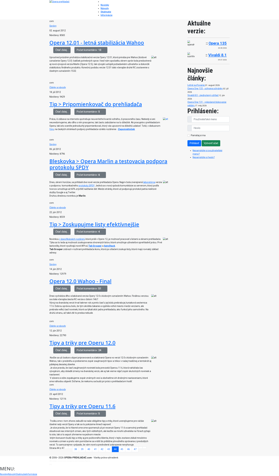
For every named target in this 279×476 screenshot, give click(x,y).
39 (82, 449)
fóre (51, 129)
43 (108, 449)
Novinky (105, 5)
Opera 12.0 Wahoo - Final (80, 281)
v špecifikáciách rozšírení (72, 239)
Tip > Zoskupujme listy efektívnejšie (94, 224)
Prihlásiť (194, 143)
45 (122, 449)
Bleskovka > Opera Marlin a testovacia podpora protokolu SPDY (108, 164)
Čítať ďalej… (61, 50)
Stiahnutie (106, 11)
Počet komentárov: (89, 50)
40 (89, 449)
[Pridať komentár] (105, 50)
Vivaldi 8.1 (217, 55)
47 (135, 449)
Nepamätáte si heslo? (204, 157)
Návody (105, 8)
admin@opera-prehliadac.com (65, 464)
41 (95, 449)
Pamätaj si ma (198, 135)
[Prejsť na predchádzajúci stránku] (70, 447)
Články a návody (57, 87)
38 (75, 449)
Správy (53, 26)
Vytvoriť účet (211, 143)
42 (102, 449)
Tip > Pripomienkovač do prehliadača (95, 104)
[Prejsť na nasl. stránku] (140, 447)
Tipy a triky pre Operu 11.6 (82, 406)
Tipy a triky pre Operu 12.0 (82, 342)
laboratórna (149, 182)
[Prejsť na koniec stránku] (144, 447)
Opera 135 (218, 43)
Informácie (106, 15)
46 (128, 449)
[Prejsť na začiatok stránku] (66, 447)
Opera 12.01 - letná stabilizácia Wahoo (96, 42)
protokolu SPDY (86, 185)
